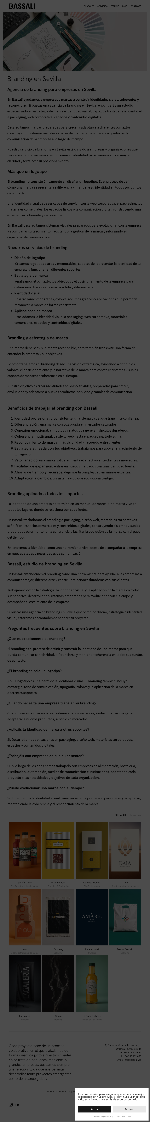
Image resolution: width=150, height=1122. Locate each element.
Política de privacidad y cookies (107, 1116)
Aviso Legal (126, 1116)
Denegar (129, 1109)
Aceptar (94, 1109)
